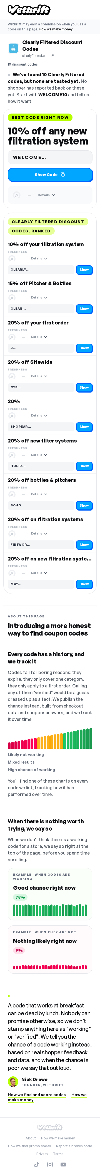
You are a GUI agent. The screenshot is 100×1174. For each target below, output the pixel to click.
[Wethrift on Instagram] (50, 1164)
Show (84, 270)
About (31, 1138)
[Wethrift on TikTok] (37, 1164)
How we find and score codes (37, 1094)
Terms (58, 1154)
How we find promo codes (29, 1146)
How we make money (55, 29)
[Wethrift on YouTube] (63, 1164)
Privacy (42, 1154)
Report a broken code (74, 1146)
